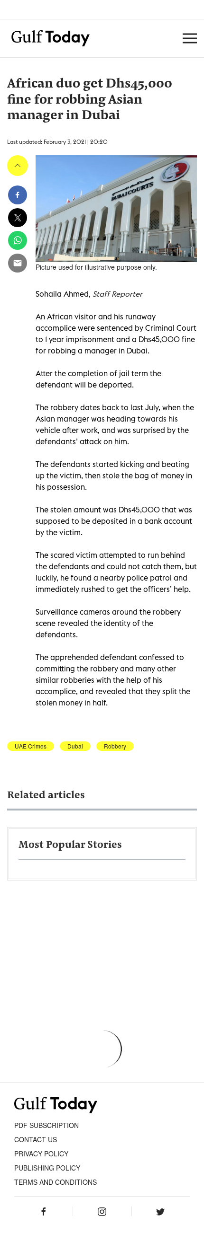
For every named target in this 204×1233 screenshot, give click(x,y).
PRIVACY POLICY (41, 1153)
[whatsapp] (17, 240)
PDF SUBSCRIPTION (46, 1125)
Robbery (115, 746)
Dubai (75, 746)
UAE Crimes (30, 746)
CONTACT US (35, 1139)
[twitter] (17, 217)
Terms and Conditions (55, 1182)
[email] (17, 263)
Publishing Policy (47, 1167)
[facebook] (17, 194)
